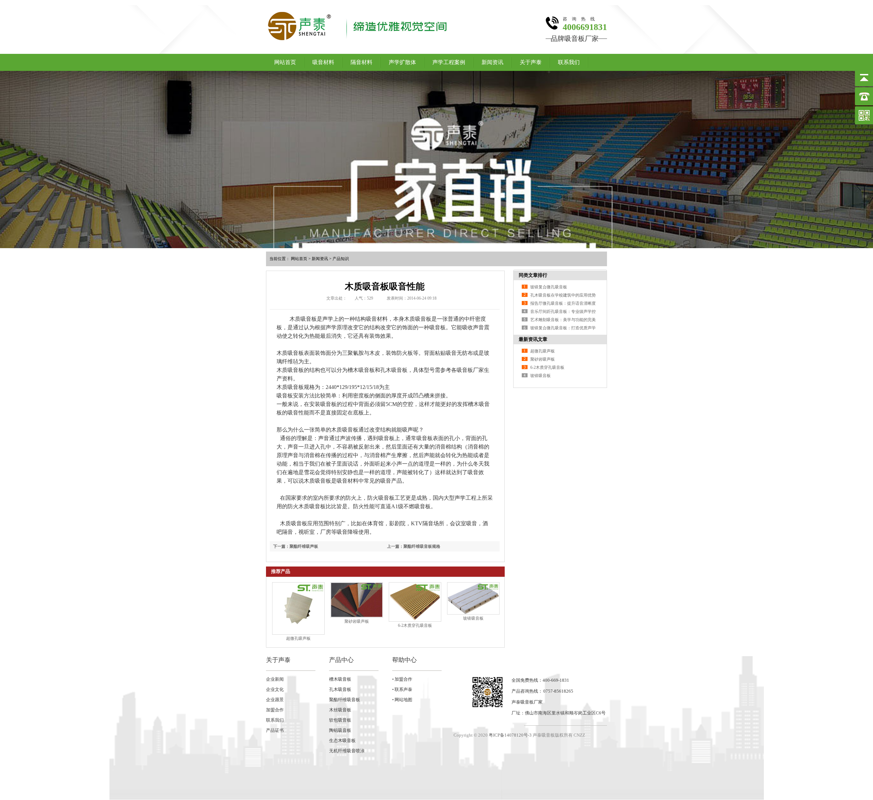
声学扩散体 (402, 62)
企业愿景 (275, 699)
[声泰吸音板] (436, 159)
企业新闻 (275, 679)
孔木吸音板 (340, 689)
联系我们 (569, 62)
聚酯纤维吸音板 (344, 699)
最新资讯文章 (533, 339)
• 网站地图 (402, 699)
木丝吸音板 (340, 709)
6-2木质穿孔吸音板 (415, 625)
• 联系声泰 (402, 689)
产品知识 (340, 258)
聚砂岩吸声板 (356, 621)
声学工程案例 (448, 62)
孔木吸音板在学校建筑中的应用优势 (563, 295)
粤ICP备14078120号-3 (510, 735)
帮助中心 (404, 659)
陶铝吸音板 (340, 730)
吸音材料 (323, 62)
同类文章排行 (533, 275)
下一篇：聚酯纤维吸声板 (295, 546)
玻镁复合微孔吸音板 (548, 287)
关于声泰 (531, 62)
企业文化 (275, 689)
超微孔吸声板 (298, 638)
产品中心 (341, 659)
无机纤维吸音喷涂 (347, 750)
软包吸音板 (340, 720)
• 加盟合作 (402, 679)
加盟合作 (275, 709)
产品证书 (275, 730)
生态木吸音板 (342, 740)
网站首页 (285, 62)
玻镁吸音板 (473, 618)
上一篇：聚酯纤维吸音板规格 (413, 546)
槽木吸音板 (340, 679)
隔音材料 (361, 62)
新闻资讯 (492, 62)
